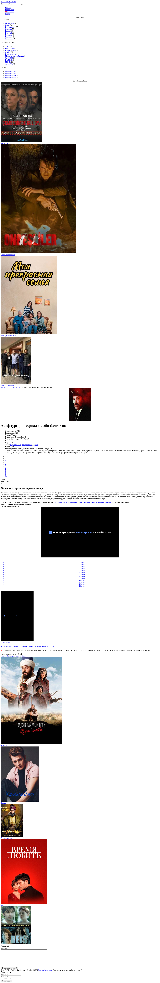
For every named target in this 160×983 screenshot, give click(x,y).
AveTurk (8, 52)
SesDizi (8, 46)
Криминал (9, 37)
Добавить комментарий (9, 968)
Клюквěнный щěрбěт (104, 502)
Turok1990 (9, 58)
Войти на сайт (6, 981)
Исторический (10, 27)
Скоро (7, 14)
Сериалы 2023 (10, 73)
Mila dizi (8, 62)
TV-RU (8, 2)
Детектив (8, 29)
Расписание (9, 10)
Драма (7, 25)
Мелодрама (9, 23)
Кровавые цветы (89, 502)
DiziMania (9, 60)
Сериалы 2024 (10, 75)
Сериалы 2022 (10, 71)
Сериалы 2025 (10, 77)
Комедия (8, 35)
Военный (8, 33)
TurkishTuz (9, 64)
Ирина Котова (10, 50)
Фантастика (9, 39)
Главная (8, 8)
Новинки (9, 12)
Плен (80, 502)
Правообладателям (45, 970)
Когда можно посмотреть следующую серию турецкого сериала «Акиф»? (28, 646)
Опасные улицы (61, 502)
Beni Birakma (10, 48)
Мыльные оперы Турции (14, 56)
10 (6, 476)
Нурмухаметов (10, 54)
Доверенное (72, 502)
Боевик (8, 31)
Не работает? (6, 642)
